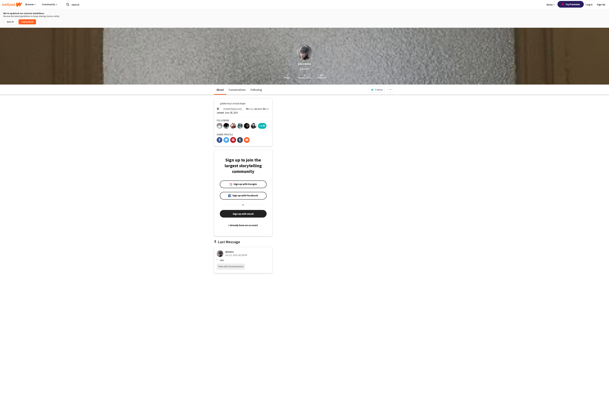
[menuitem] (377, 89)
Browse (29, 4)
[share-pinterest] (233, 140)
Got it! (10, 21)
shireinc (229, 251)
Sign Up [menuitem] (601, 4)
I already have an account (243, 225)
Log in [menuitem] (589, 4)
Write (550, 4)
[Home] (12, 4)
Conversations (237, 90)
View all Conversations (230, 266)
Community (49, 4)
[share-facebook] (219, 140)
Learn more (27, 21)
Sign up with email (243, 213)
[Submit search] (68, 4)
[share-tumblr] (240, 140)
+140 (262, 125)
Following (256, 90)
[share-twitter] (226, 140)
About (220, 90)
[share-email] (247, 140)
